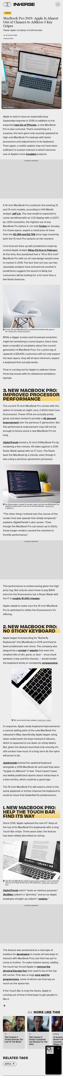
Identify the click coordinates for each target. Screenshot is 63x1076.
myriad (22, 650)
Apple (8, 1064)
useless (42, 898)
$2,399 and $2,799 (24, 234)
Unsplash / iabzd (44, 720)
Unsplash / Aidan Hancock (19, 331)
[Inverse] (24, 4)
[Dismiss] (58, 1048)
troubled (31, 154)
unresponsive (50, 663)
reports (34, 650)
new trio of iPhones (25, 125)
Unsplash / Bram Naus (8, 107)
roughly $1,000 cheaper (26, 598)
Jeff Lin (16, 213)
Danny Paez (12, 35)
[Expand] (48, 1048)
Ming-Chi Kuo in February (42, 250)
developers (23, 954)
